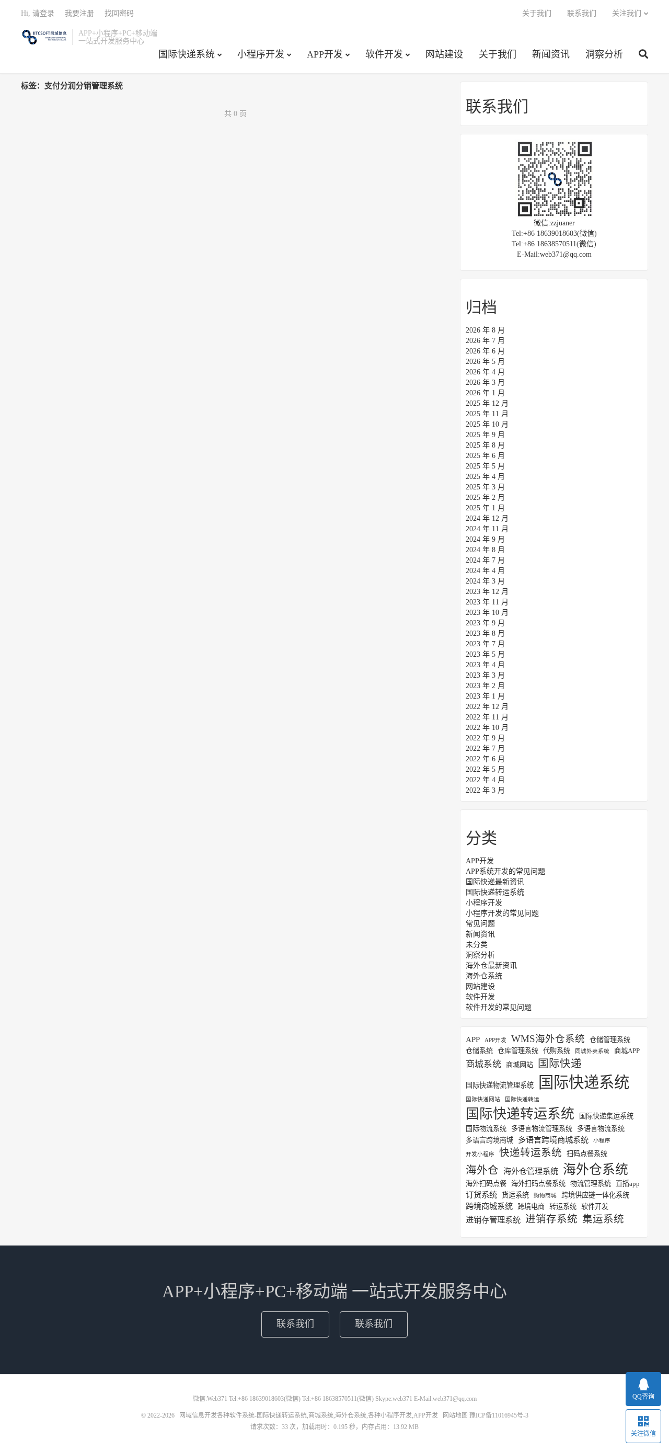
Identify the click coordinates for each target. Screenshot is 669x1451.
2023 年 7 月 (485, 644)
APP (473, 1039)
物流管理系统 (590, 1183)
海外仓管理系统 (530, 1171)
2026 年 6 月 (485, 351)
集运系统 (603, 1219)
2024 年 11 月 (487, 529)
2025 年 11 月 (487, 414)
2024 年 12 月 (487, 518)
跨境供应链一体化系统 (595, 1195)
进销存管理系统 (493, 1219)
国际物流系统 (486, 1129)
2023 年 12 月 (487, 592)
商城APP (627, 1051)
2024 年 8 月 (485, 550)
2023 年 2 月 (485, 686)
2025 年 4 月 (485, 477)
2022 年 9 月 (485, 738)
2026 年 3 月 (485, 382)
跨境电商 (531, 1206)
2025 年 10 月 (487, 424)
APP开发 (325, 54)
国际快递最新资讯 (495, 882)
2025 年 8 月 (485, 445)
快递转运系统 (530, 1152)
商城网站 (519, 1065)
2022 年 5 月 (485, 769)
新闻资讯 (551, 54)
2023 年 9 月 (485, 623)
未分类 (477, 945)
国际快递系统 (186, 54)
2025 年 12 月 (487, 403)
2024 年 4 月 (485, 571)
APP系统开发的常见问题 (505, 871)
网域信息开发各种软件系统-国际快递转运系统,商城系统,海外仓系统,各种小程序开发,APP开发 (44, 37)
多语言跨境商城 (489, 1140)
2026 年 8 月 (485, 330)
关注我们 (626, 13)
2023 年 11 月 (487, 602)
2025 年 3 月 (485, 487)
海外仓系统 (484, 976)
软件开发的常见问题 (499, 1007)
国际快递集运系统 (606, 1116)
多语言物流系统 (601, 1129)
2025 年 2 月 (485, 497)
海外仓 (482, 1170)
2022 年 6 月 (485, 759)
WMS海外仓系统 (548, 1039)
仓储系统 (479, 1051)
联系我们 (581, 13)
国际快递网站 (483, 1099)
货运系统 (515, 1195)
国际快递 (560, 1063)
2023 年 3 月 (485, 675)
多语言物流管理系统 (541, 1129)
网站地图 (455, 1415)
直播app (628, 1183)
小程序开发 (260, 54)
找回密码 (119, 13)
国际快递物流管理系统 (500, 1085)
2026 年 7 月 (485, 341)
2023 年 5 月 (485, 654)
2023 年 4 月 (485, 665)
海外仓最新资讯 (491, 965)
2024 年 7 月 (485, 560)
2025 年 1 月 (485, 508)
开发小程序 (480, 1154)
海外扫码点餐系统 (538, 1183)
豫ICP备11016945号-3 (498, 1415)
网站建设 (444, 54)
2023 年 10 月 (487, 612)
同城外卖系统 (592, 1051)
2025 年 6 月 (485, 456)
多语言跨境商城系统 (553, 1139)
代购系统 (556, 1051)
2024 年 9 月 (485, 539)
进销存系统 (551, 1219)
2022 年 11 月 (487, 717)
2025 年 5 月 (485, 466)
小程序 (601, 1141)
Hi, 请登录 (37, 13)
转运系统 (562, 1206)
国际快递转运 (522, 1099)
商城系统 (483, 1064)
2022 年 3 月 (485, 790)
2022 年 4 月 (485, 780)
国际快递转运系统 (495, 892)
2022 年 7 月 (485, 748)
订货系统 (481, 1194)
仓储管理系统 (610, 1040)
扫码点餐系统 (587, 1154)
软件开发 (384, 54)
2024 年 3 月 (485, 581)
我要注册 (79, 13)
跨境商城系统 (489, 1206)
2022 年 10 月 (487, 728)
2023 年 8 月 (485, 633)
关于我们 (497, 54)
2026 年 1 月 (485, 393)
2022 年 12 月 (487, 707)
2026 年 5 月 (485, 361)
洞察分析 (604, 54)
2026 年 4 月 (485, 372)
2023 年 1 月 (485, 696)
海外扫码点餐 (486, 1183)
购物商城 (545, 1195)
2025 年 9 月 (485, 435)
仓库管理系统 (518, 1051)
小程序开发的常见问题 (502, 913)
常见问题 (480, 924)
